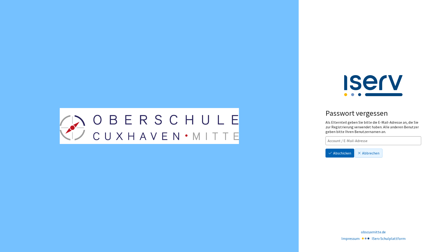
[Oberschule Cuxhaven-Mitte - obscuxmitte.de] (149, 126)
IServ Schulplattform (389, 238)
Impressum (350, 238)
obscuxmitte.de (373, 232)
